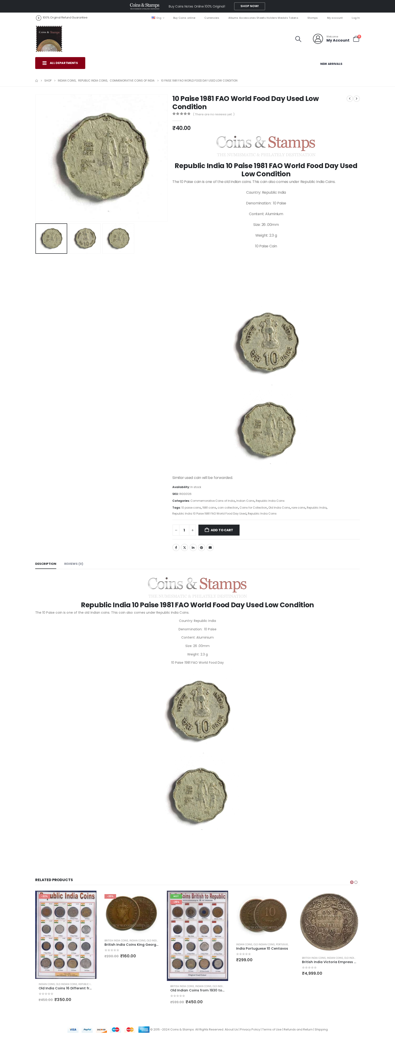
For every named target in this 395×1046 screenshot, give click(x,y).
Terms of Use (272, 1029)
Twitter (184, 547)
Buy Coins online (184, 18)
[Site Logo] (49, 39)
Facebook (176, 547)
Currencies (211, 18)
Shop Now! (249, 6)
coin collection (228, 508)
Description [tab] (45, 564)
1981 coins (209, 508)
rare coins (298, 508)
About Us (231, 1029)
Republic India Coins (270, 501)
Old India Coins (279, 508)
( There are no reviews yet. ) (214, 114)
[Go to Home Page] (36, 81)
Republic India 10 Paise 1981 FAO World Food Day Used (209, 513)
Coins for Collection (253, 508)
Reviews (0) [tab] (73, 564)
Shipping (321, 1029)
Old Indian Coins (91, 940)
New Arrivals (331, 64)
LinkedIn (193, 547)
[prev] (350, 98)
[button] (298, 39)
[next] (356, 98)
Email (210, 547)
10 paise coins (191, 508)
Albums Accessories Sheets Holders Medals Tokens (263, 18)
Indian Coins (245, 501)
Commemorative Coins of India (212, 501)
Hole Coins (333, 937)
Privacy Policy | (251, 1029)
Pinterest (201, 547)
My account (335, 18)
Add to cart (222, 530)
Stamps (312, 18)
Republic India (317, 508)
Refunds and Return (298, 1029)
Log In (356, 18)
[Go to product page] (197, 915)
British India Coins (50, 940)
